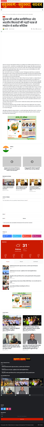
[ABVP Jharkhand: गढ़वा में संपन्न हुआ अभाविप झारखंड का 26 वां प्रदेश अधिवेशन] (8, 398)
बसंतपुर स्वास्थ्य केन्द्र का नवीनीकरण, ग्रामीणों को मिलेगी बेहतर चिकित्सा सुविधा (11, 328)
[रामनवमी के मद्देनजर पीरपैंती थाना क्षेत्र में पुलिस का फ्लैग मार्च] (8, 382)
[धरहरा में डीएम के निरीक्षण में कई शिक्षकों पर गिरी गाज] (6, 288)
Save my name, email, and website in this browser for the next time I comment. (18, 222)
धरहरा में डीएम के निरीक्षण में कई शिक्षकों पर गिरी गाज (20, 286)
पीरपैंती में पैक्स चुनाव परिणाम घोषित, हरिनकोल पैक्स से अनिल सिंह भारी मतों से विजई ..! (31, 328)
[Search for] (42, 10)
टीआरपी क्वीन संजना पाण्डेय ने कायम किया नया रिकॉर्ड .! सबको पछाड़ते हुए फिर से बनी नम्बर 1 (35, 188)
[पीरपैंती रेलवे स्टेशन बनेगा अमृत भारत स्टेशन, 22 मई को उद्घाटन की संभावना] (6, 267)
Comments (35, 261)
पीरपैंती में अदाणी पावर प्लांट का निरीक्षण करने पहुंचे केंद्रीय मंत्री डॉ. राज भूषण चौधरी (11, 347)
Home (4, 14)
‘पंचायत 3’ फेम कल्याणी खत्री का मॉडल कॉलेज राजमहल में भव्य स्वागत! (8, 187)
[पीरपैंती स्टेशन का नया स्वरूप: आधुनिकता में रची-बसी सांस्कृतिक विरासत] (6, 272)
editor (11, 146)
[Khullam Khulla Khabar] (22, 5)
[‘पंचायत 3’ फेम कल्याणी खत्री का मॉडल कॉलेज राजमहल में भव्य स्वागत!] (8, 182)
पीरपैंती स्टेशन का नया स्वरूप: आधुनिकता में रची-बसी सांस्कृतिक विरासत (23, 270)
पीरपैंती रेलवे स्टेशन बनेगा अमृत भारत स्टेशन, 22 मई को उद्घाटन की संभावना (24, 265)
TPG (26, 424)
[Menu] (1, 10)
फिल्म (7, 14)
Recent (21, 261)
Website (24, 218)
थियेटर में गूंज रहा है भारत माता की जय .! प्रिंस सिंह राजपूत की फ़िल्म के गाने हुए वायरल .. (21, 187)
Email (4, 218)
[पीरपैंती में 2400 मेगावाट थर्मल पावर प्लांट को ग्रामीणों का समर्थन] (36, 390)
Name (4, 214)
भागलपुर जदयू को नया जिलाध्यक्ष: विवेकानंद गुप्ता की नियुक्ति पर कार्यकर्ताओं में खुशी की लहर (32, 347)
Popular (7, 261)
